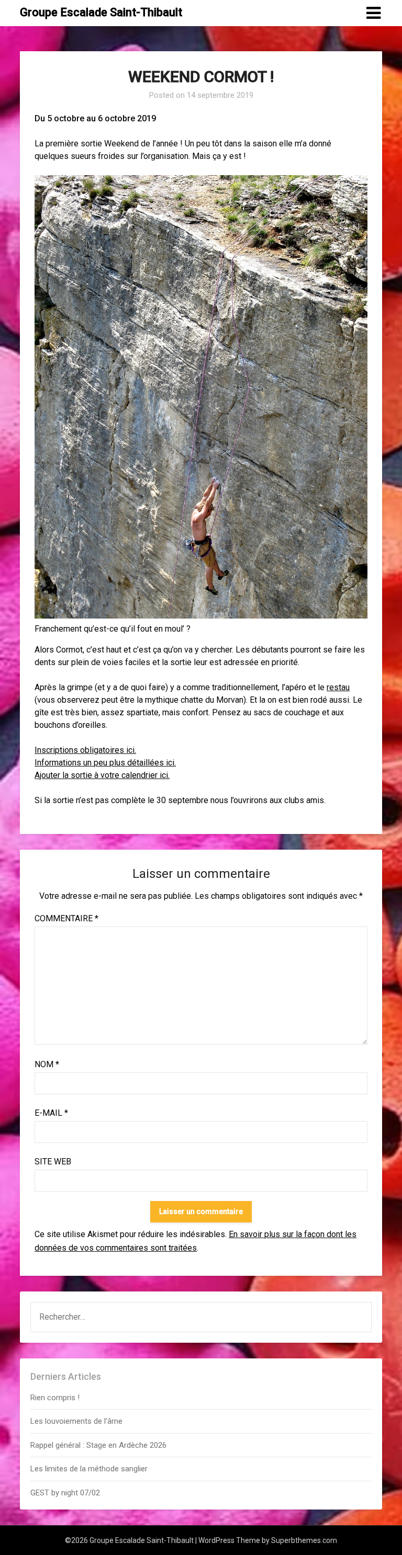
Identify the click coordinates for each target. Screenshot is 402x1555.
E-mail (51, 1113)
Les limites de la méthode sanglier (90, 1468)
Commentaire (66, 918)
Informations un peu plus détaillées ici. (105, 763)
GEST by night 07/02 (65, 1492)
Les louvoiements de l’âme (76, 1421)
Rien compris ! (55, 1397)
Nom (47, 1064)
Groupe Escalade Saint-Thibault (101, 12)
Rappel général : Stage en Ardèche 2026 (98, 1445)
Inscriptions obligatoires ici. (85, 750)
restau (338, 687)
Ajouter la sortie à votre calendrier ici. (102, 775)
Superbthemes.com (304, 1540)
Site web (53, 1162)
